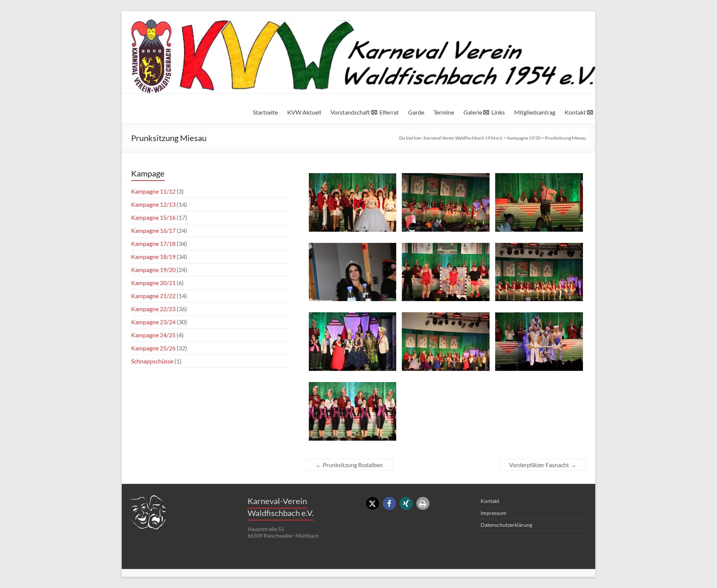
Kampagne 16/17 (153, 230)
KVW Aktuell (304, 112)
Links (498, 112)
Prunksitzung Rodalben (349, 464)
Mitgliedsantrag (534, 112)
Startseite (265, 112)
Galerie (472, 112)
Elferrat (389, 112)
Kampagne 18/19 (153, 256)
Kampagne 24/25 (153, 334)
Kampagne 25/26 (153, 347)
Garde (416, 112)
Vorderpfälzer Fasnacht (542, 464)
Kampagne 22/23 (153, 308)
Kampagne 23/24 (153, 321)
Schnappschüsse (152, 361)
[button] (372, 503)
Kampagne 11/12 (153, 191)
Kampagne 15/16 (153, 217)
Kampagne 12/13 (153, 204)
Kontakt (575, 112)
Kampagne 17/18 (153, 243)
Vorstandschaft (350, 112)
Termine (444, 112)
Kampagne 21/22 (153, 295)
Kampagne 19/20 (153, 269)
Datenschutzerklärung (506, 525)
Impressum (493, 513)
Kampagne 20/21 (153, 282)
